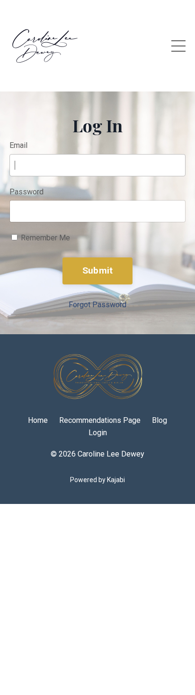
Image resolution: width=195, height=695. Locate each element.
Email (18, 145)
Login (98, 432)
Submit (97, 270)
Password (26, 191)
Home (38, 420)
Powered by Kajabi (97, 480)
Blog (159, 420)
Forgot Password (97, 304)
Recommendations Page (100, 420)
